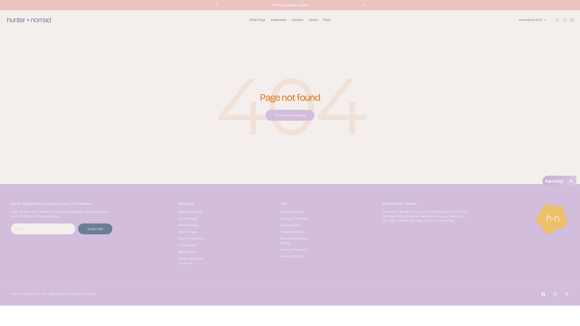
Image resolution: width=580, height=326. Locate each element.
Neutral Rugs (188, 225)
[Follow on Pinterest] (567, 294)
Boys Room (187, 252)
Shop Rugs (257, 20)
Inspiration (278, 20)
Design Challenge (294, 218)
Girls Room (187, 245)
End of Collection (191, 238)
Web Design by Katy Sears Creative (72, 293)
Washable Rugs (190, 212)
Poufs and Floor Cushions (190, 260)
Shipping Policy (292, 232)
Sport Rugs (187, 232)
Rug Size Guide (292, 212)
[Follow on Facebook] (543, 294)
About (313, 20)
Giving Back (290, 225)
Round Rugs (188, 218)
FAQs (327, 20)
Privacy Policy (291, 256)
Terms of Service (293, 250)
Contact (297, 20)
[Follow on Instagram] (555, 294)
